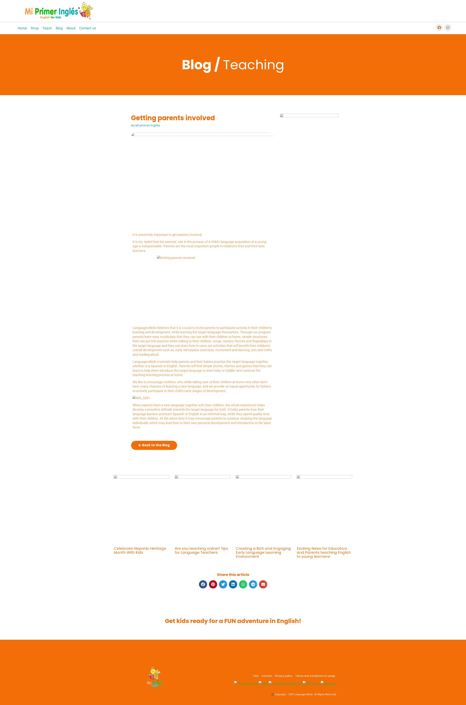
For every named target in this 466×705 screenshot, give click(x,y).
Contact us (87, 28)
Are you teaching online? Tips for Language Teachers (201, 550)
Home (22, 28)
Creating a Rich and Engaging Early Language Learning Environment (263, 552)
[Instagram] (447, 27)
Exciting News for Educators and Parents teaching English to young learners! (324, 552)
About (71, 28)
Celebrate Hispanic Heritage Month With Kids (140, 550)
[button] (203, 584)
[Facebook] (439, 27)
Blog (59, 28)
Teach (47, 28)
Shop (35, 28)
